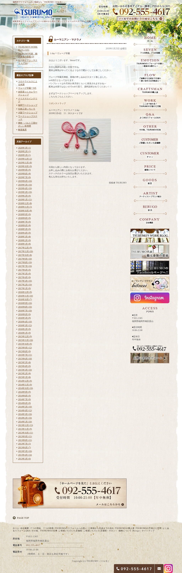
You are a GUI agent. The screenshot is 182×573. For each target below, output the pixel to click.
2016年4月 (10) (25, 321)
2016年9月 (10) (25, 303)
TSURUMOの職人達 (125, 528)
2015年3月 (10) (25, 370)
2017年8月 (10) (25, 262)
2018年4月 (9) (24, 233)
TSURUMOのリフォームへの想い (71, 528)
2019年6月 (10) (25, 181)
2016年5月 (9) (24, 318)
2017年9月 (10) (25, 259)
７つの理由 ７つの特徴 (42, 528)
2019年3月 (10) (25, 192)
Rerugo (136, 531)
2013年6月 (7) (24, 447)
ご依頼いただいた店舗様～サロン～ (100, 531)
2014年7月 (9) (24, 399)
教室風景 (22, 129)
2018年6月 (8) (24, 225)
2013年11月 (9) (25, 429)
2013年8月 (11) (25, 440)
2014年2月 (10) (25, 418)
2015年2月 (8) (24, 373)
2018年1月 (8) (24, 244)
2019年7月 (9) (24, 177)
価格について (125, 531)
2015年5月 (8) (24, 362)
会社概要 (24, 528)
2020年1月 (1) (24, 155)
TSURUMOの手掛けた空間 (149, 528)
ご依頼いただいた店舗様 (70, 531)
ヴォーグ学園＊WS (27, 88)
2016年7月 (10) (25, 310)
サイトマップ (148, 531)
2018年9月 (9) (24, 214)
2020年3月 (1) (24, 148)
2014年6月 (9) (24, 403)
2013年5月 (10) (25, 451)
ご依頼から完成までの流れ (101, 528)
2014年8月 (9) (24, 396)
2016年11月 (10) (25, 296)
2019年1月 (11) (25, 199)
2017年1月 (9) (24, 288)
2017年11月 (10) (25, 251)
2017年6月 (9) (24, 270)
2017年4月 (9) (24, 277)
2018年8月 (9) (24, 218)
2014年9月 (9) (24, 392)
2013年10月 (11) (25, 433)
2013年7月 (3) (24, 444)
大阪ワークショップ (27, 112)
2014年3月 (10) (25, 414)
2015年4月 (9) (24, 366)
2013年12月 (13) (25, 425)
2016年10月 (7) (25, 299)
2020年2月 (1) (24, 151)
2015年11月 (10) (25, 340)
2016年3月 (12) (25, 325)
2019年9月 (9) (24, 170)
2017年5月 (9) (24, 273)
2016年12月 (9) (25, 292)
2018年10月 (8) (25, 210)
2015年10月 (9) (25, 344)
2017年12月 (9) (25, 247)
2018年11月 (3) (25, 207)
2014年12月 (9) (25, 381)
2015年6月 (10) (25, 359)
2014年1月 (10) (25, 421)
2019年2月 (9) (24, 196)
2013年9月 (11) (25, 436)
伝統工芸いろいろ (26, 109)
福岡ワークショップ (27, 105)
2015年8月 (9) (24, 351)
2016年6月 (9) (24, 314)
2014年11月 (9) (25, 384)
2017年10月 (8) (25, 255)
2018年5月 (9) (24, 229)
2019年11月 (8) (25, 162)
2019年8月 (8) (24, 173)
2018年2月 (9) (24, 240)
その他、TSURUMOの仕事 (44, 531)
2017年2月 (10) (25, 284)
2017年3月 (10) (25, 281)
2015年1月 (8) (24, 377)
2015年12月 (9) (25, 336)
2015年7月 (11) (25, 355)
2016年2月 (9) (24, 329)
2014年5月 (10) (25, 407)
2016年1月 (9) (24, 333)
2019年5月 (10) (25, 185)
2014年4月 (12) (25, 410)
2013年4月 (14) (25, 455)
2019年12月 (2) (25, 159)
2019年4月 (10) (25, 188)
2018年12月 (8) (25, 203)
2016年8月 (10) (25, 307)
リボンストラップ (57, 103)
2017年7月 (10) (25, 266)
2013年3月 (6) (24, 459)
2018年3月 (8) (24, 236)
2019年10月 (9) (25, 166)
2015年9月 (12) (25, 347)
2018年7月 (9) (24, 222)
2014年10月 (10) (25, 388)
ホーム (16, 528)
